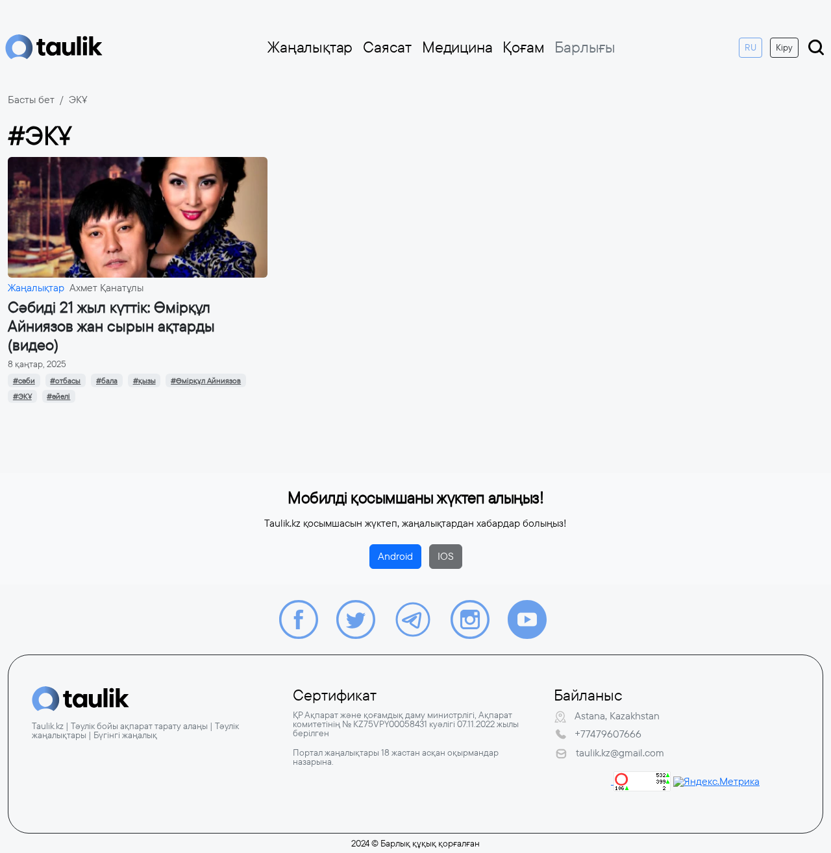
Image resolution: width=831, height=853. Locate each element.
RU (750, 47)
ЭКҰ (78, 99)
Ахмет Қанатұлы (106, 287)
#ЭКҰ (22, 396)
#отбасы (65, 381)
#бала (107, 381)
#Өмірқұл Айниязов (206, 381)
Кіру (784, 47)
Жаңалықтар (310, 47)
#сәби (24, 381)
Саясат (387, 47)
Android (395, 556)
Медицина (457, 47)
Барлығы (584, 47)
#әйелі (58, 396)
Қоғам (523, 47)
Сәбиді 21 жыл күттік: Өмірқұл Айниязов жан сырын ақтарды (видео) (111, 326)
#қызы (144, 381)
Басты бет (31, 99)
